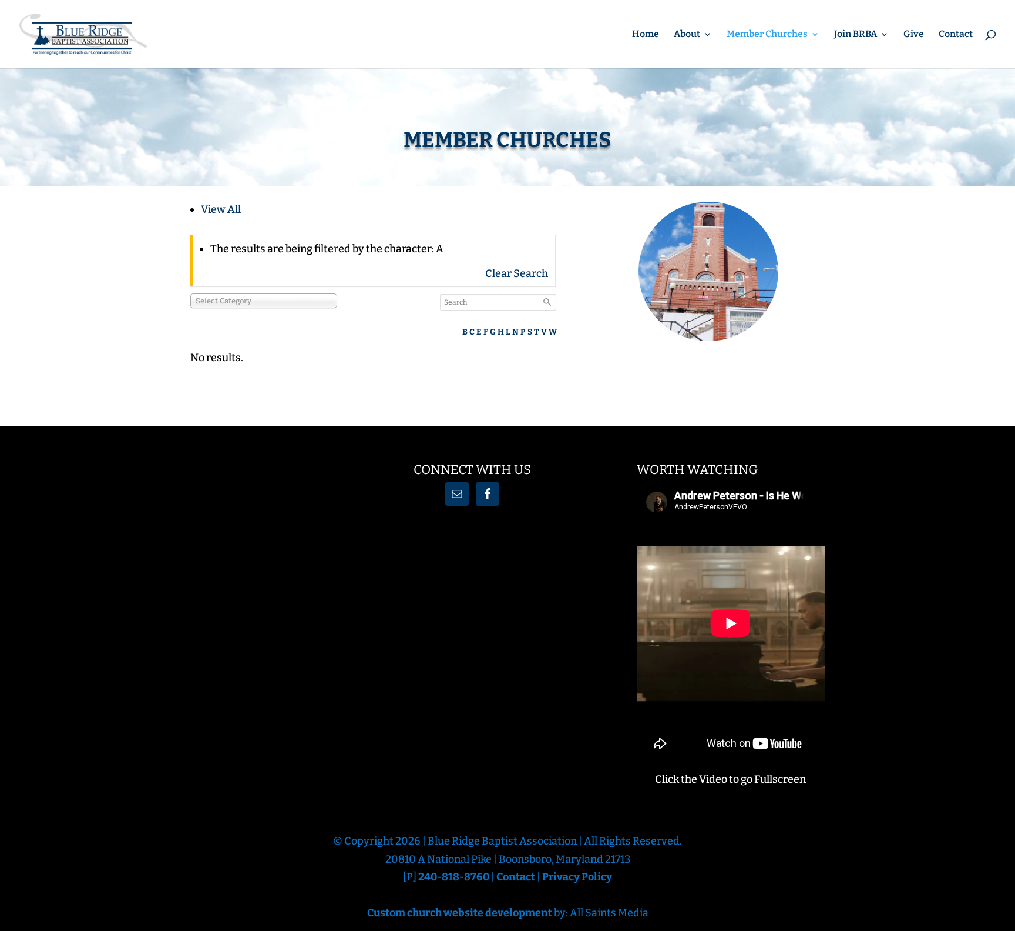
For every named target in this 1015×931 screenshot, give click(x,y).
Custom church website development (459, 912)
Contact (956, 34)
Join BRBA (855, 34)
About (687, 34)
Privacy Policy (577, 876)
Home (645, 34)
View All (221, 209)
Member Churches (767, 34)
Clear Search (516, 273)
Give (913, 34)
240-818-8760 (454, 876)
